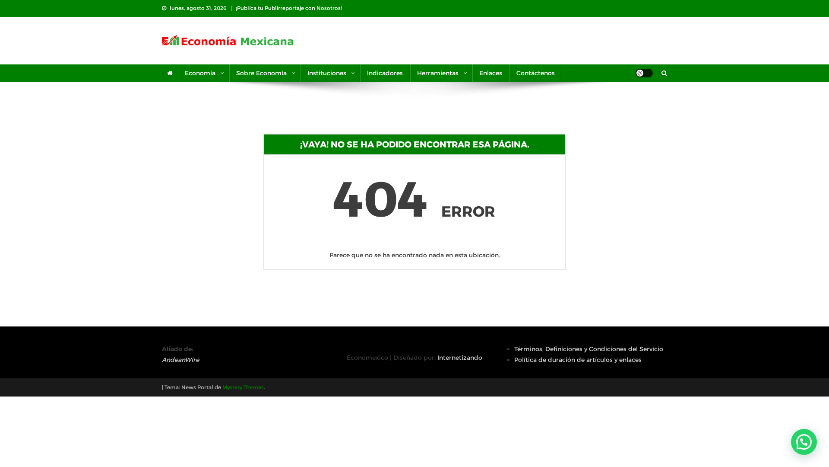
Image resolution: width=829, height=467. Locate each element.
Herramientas (438, 73)
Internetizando (459, 357)
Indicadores (385, 73)
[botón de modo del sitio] (644, 73)
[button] (804, 442)
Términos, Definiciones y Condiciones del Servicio (588, 349)
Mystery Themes (243, 387)
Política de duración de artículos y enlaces (578, 360)
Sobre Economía (261, 73)
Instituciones (326, 73)
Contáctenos (535, 73)
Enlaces (490, 73)
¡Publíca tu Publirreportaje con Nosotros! (289, 8)
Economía (200, 73)
